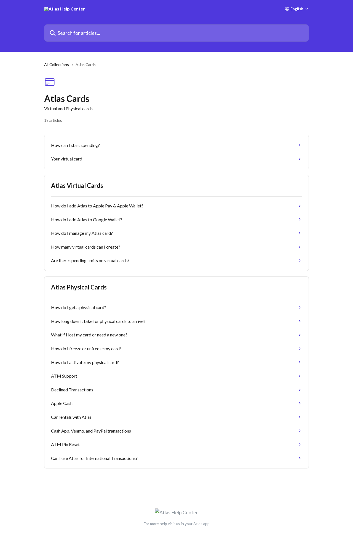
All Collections (56, 64)
